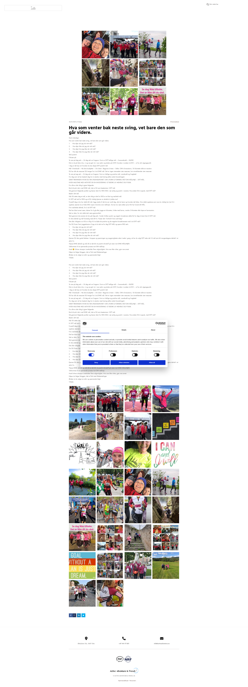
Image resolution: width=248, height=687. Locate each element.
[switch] (113, 354)
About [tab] (153, 330)
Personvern (133, 681)
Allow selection (124, 362)
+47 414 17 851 (124, 644)
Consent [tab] (95, 330)
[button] (224, 10)
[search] (207, 4)
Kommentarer (174, 122)
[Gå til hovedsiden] (33, 8)
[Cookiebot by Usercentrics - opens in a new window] (157, 323)
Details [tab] (124, 330)
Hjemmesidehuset (123, 681)
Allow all (152, 362)
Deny (96, 362)
